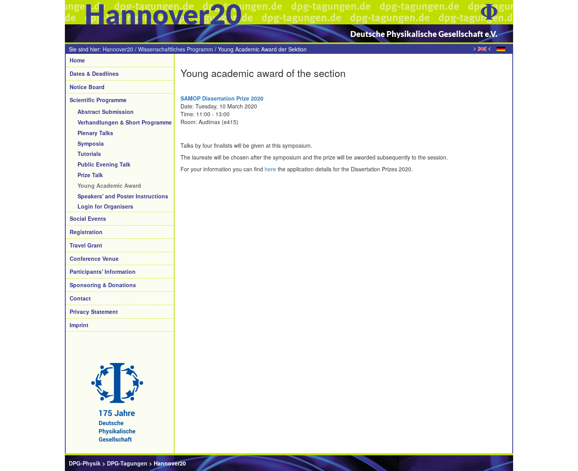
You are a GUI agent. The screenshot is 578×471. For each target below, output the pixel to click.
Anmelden (495, 463)
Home (77, 60)
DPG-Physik (85, 463)
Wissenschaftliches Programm (175, 49)
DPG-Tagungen (127, 463)
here (270, 169)
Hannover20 (118, 49)
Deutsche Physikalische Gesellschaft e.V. (423, 33)
